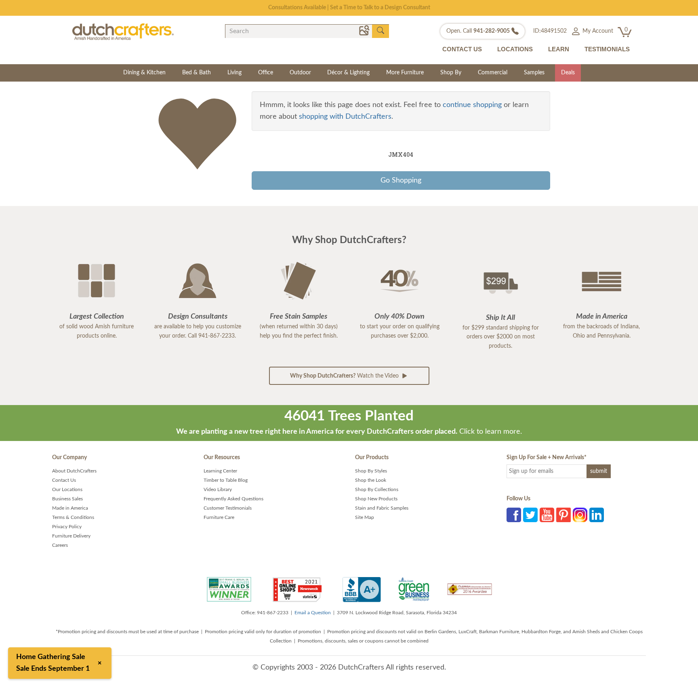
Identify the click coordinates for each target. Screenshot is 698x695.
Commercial (492, 73)
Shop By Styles (371, 470)
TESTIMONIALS (607, 49)
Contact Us (64, 480)
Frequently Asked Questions (233, 498)
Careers (60, 545)
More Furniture (405, 73)
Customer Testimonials (228, 508)
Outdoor (300, 73)
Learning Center (220, 470)
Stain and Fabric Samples (381, 508)
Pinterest (563, 515)
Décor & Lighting (348, 73)
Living (234, 73)
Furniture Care (219, 517)
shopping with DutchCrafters (345, 116)
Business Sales (67, 498)
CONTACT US (462, 49)
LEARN (558, 49)
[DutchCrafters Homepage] (123, 31)
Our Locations (67, 489)
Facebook (514, 515)
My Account (597, 31)
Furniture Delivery (71, 535)
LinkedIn (596, 515)
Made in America (70, 508)
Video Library (218, 489)
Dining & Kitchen (144, 73)
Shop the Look (370, 480)
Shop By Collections (376, 489)
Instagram (580, 515)
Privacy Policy (67, 526)
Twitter (530, 515)
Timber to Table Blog (226, 480)
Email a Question (312, 612)
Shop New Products (376, 498)
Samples (534, 73)
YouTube (547, 515)
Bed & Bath (196, 73)
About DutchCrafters (74, 470)
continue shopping (472, 105)
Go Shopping (401, 180)
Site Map (364, 517)
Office (265, 73)
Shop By (450, 73)
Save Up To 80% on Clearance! (349, 7)
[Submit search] (380, 31)
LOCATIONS (515, 49)
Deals (568, 73)
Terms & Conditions (73, 517)
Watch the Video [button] (345, 376)
